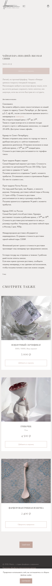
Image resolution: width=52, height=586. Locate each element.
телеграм (20, 116)
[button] (24, 6)
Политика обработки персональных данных (19, 568)
